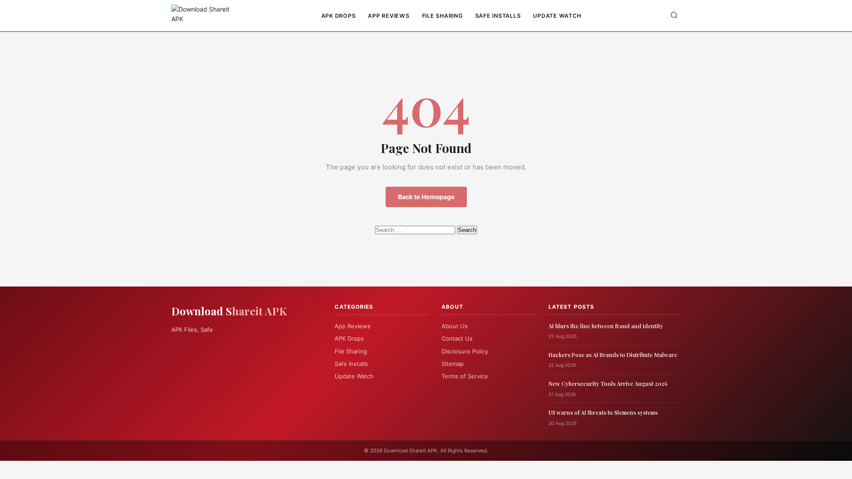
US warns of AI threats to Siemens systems (603, 412)
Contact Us (457, 338)
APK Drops (338, 15)
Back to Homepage (426, 196)
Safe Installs (498, 15)
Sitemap (453, 363)
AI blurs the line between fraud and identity (605, 326)
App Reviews (388, 15)
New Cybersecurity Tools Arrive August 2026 (607, 383)
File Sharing (442, 15)
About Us (455, 326)
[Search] (674, 15)
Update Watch (557, 15)
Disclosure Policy (465, 351)
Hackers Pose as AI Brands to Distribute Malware (612, 354)
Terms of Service (465, 376)
